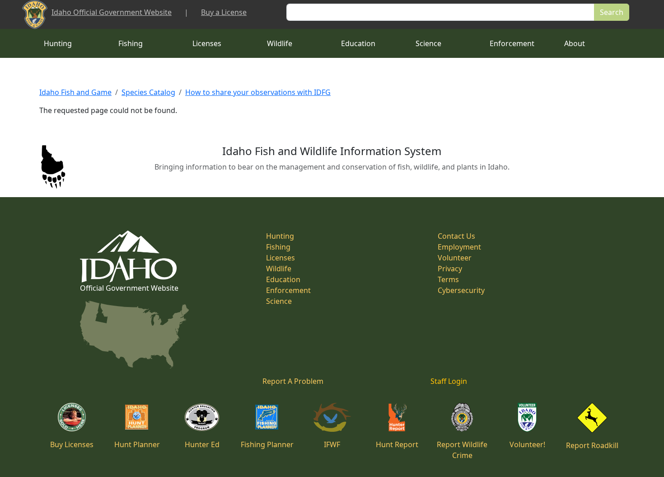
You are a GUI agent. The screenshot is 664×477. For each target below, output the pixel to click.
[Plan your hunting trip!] (137, 416)
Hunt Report (397, 444)
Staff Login (448, 381)
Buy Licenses (72, 444)
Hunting (58, 43)
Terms (448, 279)
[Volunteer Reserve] (527, 416)
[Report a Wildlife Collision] (592, 417)
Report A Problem (292, 381)
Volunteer (455, 258)
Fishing (130, 43)
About (574, 43)
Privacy (450, 269)
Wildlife (279, 43)
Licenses (206, 43)
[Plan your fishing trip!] (267, 416)
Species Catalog (148, 92)
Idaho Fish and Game (75, 92)
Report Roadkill (592, 445)
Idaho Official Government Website (111, 12)
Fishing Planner (267, 444)
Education (358, 43)
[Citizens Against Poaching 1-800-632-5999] (461, 416)
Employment (459, 247)
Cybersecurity (461, 290)
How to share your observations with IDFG (258, 92)
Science (428, 43)
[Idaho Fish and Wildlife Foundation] (332, 416)
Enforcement (512, 43)
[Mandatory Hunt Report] (397, 416)
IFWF (332, 444)
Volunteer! (527, 444)
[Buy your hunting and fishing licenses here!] (72, 416)
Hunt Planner (137, 444)
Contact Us (456, 236)
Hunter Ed (202, 444)
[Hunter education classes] (202, 416)
